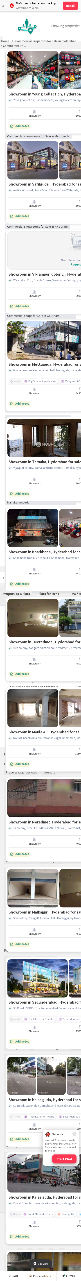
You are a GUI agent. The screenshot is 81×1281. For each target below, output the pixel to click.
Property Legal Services (21, 772)
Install (70, 6)
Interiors (49, 772)
